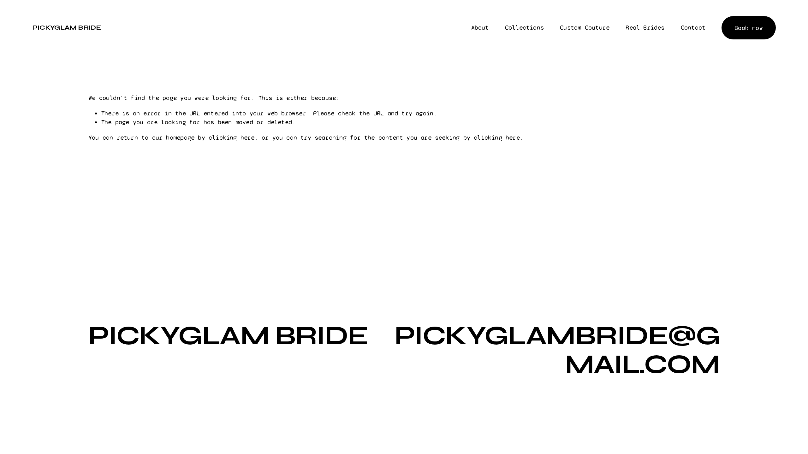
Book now (748, 28)
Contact (693, 28)
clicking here (232, 138)
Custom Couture (584, 28)
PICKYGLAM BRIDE (66, 28)
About (480, 28)
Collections (524, 28)
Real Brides (645, 28)
